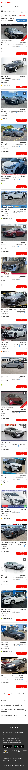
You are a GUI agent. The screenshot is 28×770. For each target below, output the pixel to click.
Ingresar (24, 753)
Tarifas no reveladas (21, 311)
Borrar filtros (22, 15)
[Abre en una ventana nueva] (7, 746)
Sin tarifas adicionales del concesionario (17, 111)
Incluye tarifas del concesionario (19, 44)
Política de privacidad (17, 758)
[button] (22, 11)
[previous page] (4, 693)
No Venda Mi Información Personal (11, 761)
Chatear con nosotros (8, 735)
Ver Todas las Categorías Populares (12, 743)
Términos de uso (7, 758)
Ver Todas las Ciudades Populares (12, 738)
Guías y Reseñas (19, 732)
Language (5, 752)
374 (19, 693)
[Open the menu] (25, 2)
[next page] (23, 693)
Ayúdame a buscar (21, 20)
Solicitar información (21, 53)
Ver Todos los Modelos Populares (12, 740)
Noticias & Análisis (7, 732)
